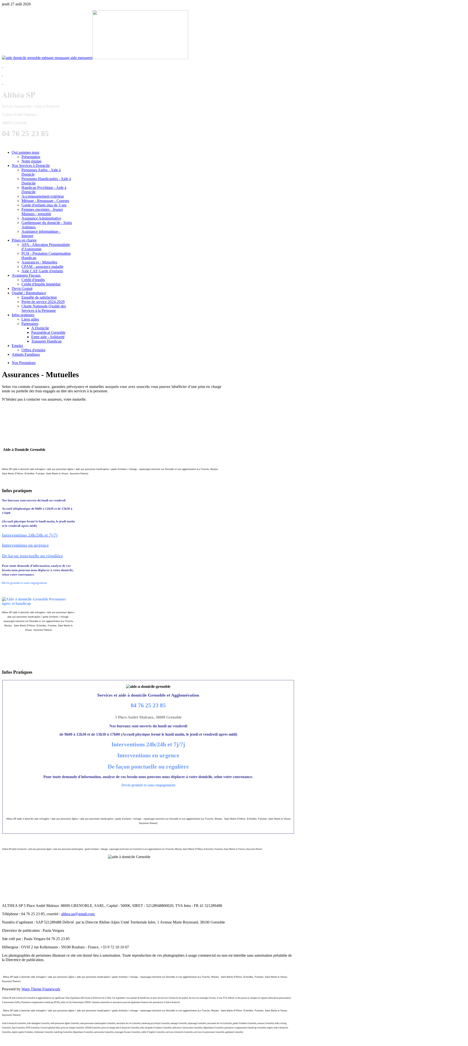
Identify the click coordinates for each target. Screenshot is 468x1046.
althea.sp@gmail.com (77, 914)
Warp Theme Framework (40, 989)
